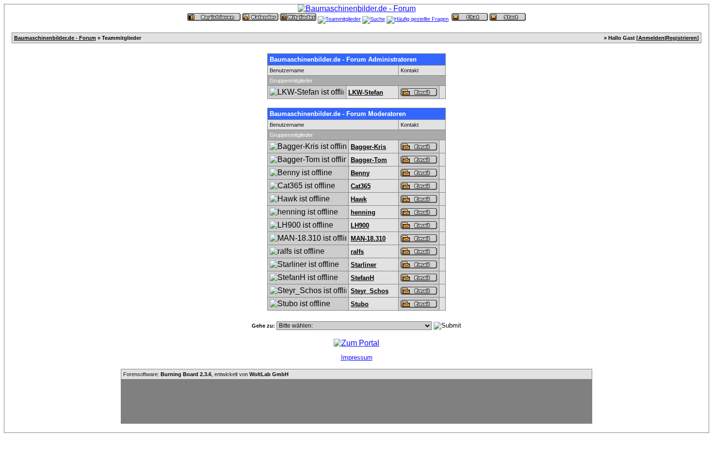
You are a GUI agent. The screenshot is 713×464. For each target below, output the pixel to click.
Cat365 (361, 186)
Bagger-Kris (368, 146)
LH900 (360, 225)
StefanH (362, 278)
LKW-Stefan (365, 92)
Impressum (357, 357)
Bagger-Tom (369, 160)
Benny (360, 173)
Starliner (363, 264)
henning (363, 212)
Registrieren (681, 38)
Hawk (359, 199)
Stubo (360, 304)
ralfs (357, 251)
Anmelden (651, 38)
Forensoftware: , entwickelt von (206, 374)
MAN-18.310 (368, 238)
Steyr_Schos (370, 291)
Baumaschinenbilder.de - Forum (55, 38)
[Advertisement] (356, 401)
